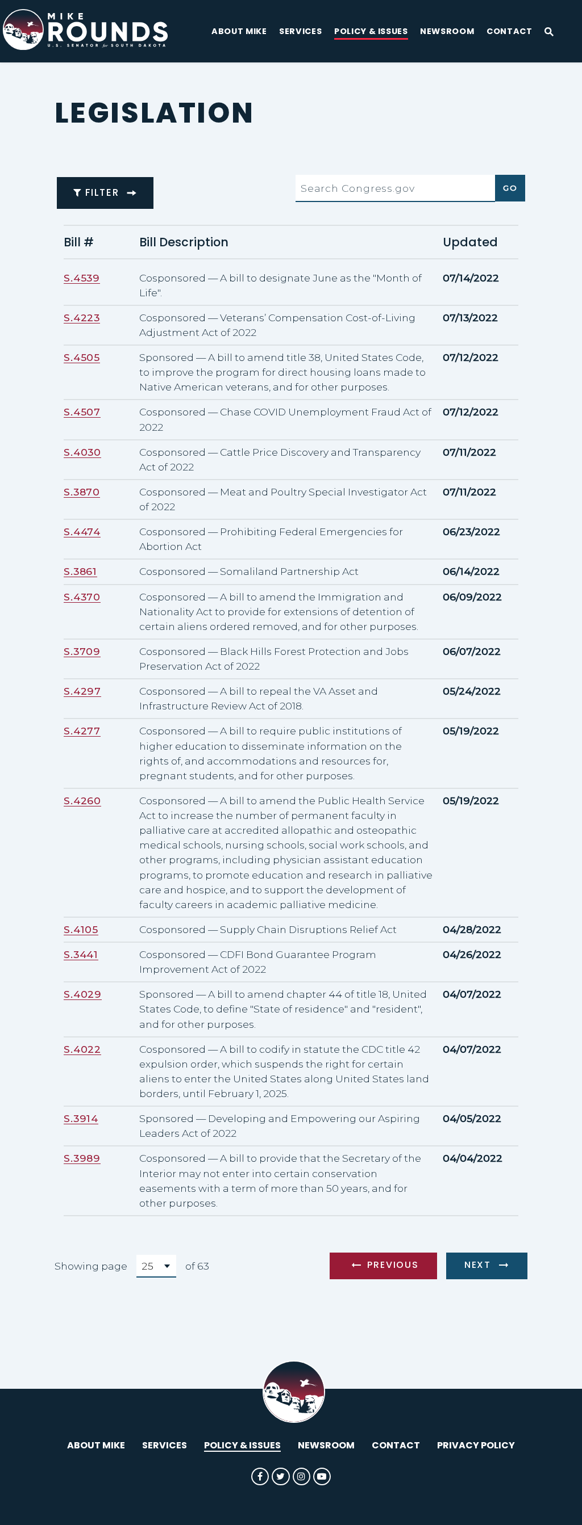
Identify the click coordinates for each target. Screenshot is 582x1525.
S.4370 (82, 597)
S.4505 (82, 357)
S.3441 (81, 954)
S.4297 (82, 691)
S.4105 (81, 929)
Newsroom (447, 32)
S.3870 (82, 492)
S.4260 (82, 800)
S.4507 (82, 412)
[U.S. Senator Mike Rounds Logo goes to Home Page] (95, 31)
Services (300, 32)
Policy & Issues (371, 32)
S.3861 (80, 571)
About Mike (239, 32)
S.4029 (83, 994)
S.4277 (82, 731)
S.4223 (82, 318)
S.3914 (81, 1118)
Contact (510, 32)
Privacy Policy (476, 1445)
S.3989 (82, 1158)
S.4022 (82, 1049)
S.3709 (82, 651)
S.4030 (82, 452)
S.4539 (82, 278)
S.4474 (82, 531)
